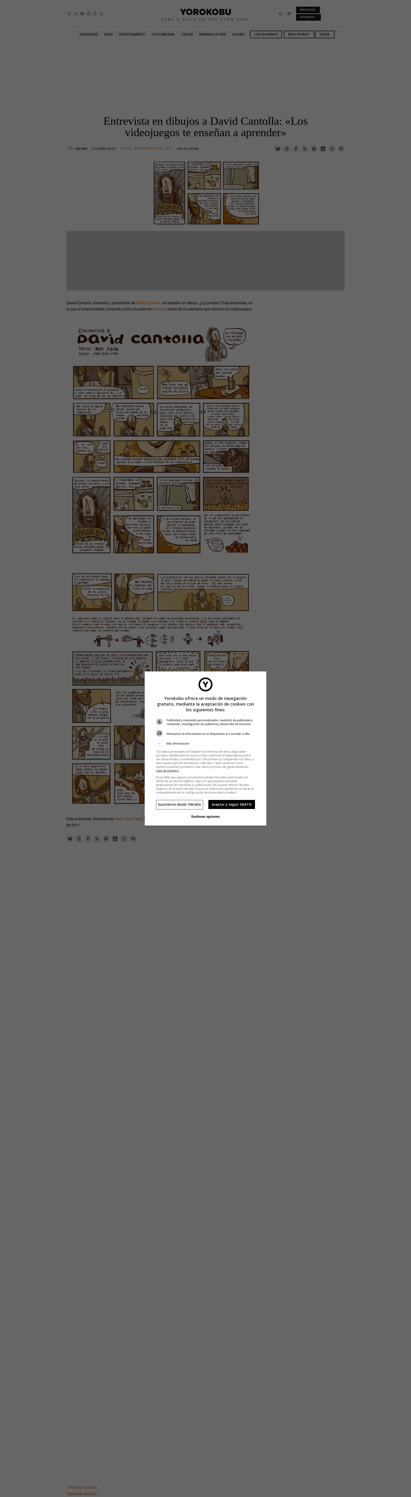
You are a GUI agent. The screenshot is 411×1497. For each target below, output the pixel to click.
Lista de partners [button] (167, 771)
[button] (205, 743)
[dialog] (205, 748)
